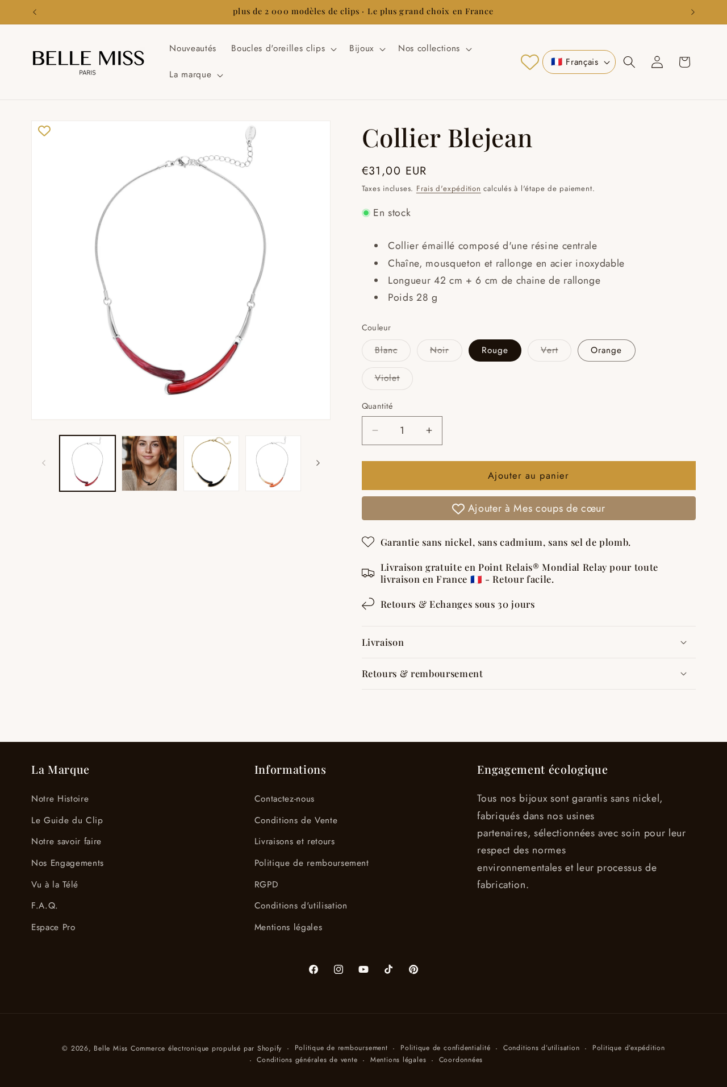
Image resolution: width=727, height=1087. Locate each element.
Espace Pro (53, 927)
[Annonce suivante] (692, 12)
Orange (606, 349)
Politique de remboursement (311, 863)
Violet (394, 380)
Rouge (495, 349)
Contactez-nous (284, 799)
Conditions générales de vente (307, 1060)
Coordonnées (461, 1060)
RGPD (266, 884)
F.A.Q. (45, 905)
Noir (446, 352)
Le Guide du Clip (67, 820)
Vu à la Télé (54, 884)
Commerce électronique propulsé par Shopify (206, 1048)
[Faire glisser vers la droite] (318, 463)
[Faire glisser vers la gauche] (43, 463)
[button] (283, 49)
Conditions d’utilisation (541, 1048)
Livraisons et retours (294, 841)
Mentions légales (288, 927)
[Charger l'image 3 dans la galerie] (211, 463)
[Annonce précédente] (34, 12)
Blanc (393, 352)
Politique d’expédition (628, 1048)
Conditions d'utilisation (301, 905)
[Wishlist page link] (530, 62)
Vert (556, 352)
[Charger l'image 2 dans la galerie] (149, 463)
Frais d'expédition (448, 188)
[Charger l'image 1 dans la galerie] (87, 463)
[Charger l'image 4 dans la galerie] (273, 463)
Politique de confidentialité (445, 1048)
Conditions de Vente (296, 820)
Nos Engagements (67, 863)
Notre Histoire (60, 799)
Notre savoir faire (66, 841)
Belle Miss (111, 1048)
